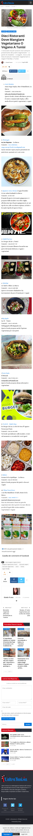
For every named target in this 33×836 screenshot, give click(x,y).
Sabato (5, 475)
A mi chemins (9, 84)
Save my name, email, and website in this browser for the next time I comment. (16, 714)
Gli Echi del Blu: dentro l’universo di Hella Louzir (21, 750)
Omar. (19, 821)
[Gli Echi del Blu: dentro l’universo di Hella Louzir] (5, 751)
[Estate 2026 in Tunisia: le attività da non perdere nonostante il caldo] (5, 759)
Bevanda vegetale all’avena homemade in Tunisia (7, 613)
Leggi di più (24, 834)
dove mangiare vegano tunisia (13, 562)
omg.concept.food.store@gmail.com (13, 147)
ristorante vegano (23, 564)
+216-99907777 (13, 497)
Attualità (6, 629)
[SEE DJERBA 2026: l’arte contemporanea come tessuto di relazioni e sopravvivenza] (5, 736)
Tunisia (22, 566)
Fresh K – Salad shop (9, 424)
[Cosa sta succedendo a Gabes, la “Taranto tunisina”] (24, 632)
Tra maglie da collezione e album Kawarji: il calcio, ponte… (20, 743)
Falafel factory (7, 239)
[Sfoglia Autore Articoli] (16, 591)
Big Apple (5, 318)
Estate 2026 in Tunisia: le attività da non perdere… (20, 757)
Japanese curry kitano (10, 191)
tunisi (17, 566)
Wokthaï (5, 283)
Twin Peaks (6, 373)
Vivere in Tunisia (11, 31)
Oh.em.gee (6, 140)
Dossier (4, 31)
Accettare (15, 834)
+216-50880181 (12, 145)
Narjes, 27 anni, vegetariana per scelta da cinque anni (24, 612)
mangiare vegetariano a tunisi (9, 564)
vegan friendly (5, 568)
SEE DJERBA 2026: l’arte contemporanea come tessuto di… (20, 735)
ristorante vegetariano (8, 566)
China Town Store (9, 490)
